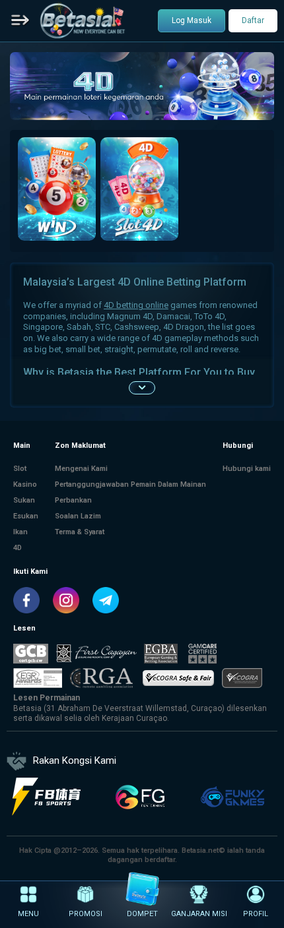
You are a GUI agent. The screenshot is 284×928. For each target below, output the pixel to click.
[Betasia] (82, 20)
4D (17, 547)
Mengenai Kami (81, 468)
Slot (19, 468)
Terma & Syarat (79, 532)
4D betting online (136, 305)
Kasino (25, 484)
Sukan (24, 500)
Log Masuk (191, 20)
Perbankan (73, 500)
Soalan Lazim (78, 516)
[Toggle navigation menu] (20, 21)
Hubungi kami (247, 468)
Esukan (25, 516)
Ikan (20, 532)
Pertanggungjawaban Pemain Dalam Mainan (130, 484)
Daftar (253, 20)
